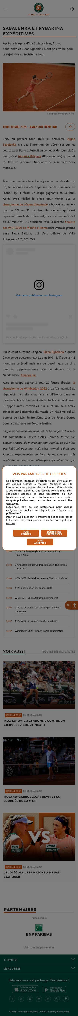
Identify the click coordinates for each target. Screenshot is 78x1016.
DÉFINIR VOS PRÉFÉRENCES (54, 533)
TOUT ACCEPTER (40, 542)
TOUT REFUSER (26, 533)
